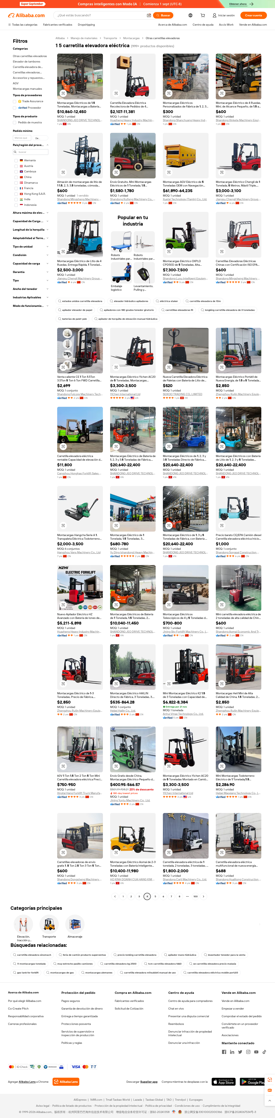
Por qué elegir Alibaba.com (24, 1000)
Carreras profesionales (22, 1023)
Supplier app (149, 1081)
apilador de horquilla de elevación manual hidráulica (127, 318)
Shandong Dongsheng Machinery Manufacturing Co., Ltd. (80, 879)
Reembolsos (176, 1023)
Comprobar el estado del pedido (242, 1016)
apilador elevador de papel (77, 310)
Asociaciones (230, 1035)
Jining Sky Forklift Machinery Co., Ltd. (186, 631)
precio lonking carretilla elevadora (137, 955)
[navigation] (30, 468)
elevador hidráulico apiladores (131, 301)
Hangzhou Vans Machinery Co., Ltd (78, 552)
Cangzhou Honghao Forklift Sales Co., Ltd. (80, 473)
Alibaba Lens (27, 1081)
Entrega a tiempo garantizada (79, 1016)
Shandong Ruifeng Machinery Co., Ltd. (133, 199)
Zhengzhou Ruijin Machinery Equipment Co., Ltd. (239, 394)
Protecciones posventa (76, 1023)
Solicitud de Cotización (129, 1008)
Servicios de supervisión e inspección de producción (77, 1033)
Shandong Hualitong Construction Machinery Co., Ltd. (239, 879)
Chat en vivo (176, 1008)
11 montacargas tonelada (31, 963)
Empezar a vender (233, 1008)
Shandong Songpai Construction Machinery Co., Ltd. (239, 552)
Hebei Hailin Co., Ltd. (123, 710)
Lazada (137, 1099)
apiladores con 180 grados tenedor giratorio (129, 310)
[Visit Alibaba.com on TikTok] (264, 1051)
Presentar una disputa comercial (188, 1016)
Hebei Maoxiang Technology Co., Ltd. (239, 793)
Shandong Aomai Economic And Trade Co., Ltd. (239, 631)
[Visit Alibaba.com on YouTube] (256, 1051)
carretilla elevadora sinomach (34, 955)
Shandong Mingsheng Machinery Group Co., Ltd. (80, 199)
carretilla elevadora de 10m (205, 301)
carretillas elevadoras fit (179, 310)
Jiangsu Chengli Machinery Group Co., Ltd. (239, 199)
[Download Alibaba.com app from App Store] (224, 1082)
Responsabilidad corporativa (25, 1016)
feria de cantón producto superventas (84, 955)
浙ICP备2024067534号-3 (240, 1112)
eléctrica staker (169, 301)
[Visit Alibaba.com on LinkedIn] (232, 1051)
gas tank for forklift (28, 972)
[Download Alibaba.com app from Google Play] (253, 1082)
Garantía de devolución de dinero (82, 1008)
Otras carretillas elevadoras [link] (163, 38)
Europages (196, 1099)
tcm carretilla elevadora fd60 (165, 963)
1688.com (96, 1099)
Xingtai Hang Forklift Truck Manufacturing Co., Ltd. (80, 793)
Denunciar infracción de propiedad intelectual (190, 1033)
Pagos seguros (70, 1000)
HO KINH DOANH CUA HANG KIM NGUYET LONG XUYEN (133, 879)
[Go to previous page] (115, 896)
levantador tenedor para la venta (226, 955)
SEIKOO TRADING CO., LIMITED (182, 394)
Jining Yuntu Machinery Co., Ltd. (130, 800)
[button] (149, 15)
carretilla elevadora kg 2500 (120, 963)
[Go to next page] (203, 896)
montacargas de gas (62, 972)
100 (195, 896)
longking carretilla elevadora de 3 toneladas (230, 310)
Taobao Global (154, 1099)
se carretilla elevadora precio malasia (214, 963)
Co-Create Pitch (18, 1008)
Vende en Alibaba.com (235, 1000)
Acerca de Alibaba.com (23, 992)
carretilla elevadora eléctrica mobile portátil (212, 972)
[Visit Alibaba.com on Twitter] (240, 1051)
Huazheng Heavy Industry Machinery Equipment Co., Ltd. (133, 120)
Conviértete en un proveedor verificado (240, 1025)
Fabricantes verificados (129, 1000)
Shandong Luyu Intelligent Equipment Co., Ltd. (186, 278)
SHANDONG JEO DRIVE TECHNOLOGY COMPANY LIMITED (80, 120)
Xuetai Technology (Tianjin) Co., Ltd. (185, 199)
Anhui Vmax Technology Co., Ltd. (183, 713)
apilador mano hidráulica (182, 955)
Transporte (110, 38)
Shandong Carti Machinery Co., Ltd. (185, 879)
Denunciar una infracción (184, 1042)
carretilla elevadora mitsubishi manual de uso (150, 972)
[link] (270, 1079)
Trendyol (180, 1099)
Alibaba (60, 38)
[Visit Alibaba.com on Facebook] (224, 1051)
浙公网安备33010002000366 (203, 1112)
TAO (169, 1099)
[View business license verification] (174, 1112)
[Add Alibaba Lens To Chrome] (66, 1082)
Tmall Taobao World (118, 1099)
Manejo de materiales (84, 38)
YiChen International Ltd (125, 394)
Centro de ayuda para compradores (190, 1000)
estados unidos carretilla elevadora (82, 301)
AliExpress (80, 1099)
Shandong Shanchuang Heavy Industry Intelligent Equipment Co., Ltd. (186, 120)
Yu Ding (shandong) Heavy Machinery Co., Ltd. (133, 552)
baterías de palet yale (74, 318)
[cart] (204, 16)
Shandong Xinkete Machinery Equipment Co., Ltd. (239, 120)
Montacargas (131, 38)
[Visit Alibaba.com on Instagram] (248, 1051)
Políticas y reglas (71, 1042)
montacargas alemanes (98, 972)
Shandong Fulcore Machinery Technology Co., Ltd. (80, 394)
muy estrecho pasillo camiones (75, 963)
